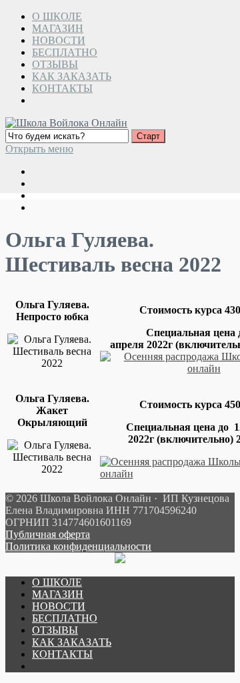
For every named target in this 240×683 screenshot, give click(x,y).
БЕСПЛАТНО (64, 52)
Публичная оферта (47, 534)
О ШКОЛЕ (57, 16)
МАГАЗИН (57, 28)
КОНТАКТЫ (62, 88)
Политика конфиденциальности (78, 546)
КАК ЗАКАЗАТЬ (71, 76)
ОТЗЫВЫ (55, 64)
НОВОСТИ (58, 40)
